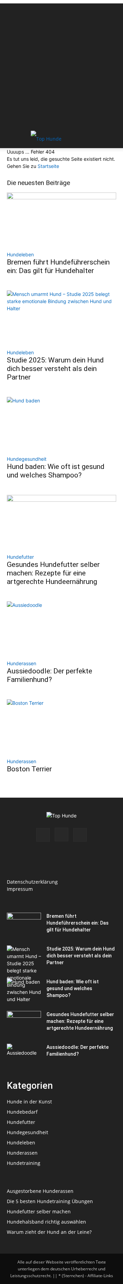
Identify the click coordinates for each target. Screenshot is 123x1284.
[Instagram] (61, 834)
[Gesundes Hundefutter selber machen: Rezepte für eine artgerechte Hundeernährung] (61, 522)
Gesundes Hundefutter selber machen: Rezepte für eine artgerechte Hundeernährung (53, 573)
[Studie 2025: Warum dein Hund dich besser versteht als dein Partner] (61, 317)
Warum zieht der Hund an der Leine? (49, 1232)
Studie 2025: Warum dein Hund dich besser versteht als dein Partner (55, 368)
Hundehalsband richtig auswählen (46, 1221)
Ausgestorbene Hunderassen (40, 1191)
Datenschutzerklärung (32, 882)
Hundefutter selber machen (39, 1211)
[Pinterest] (80, 835)
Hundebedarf (22, 1112)
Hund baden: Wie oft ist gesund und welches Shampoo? (56, 470)
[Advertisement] (61, 64)
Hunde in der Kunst (29, 1101)
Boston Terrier (29, 769)
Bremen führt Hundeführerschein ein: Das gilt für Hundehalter (58, 266)
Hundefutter (20, 557)
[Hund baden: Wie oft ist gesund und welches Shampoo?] (61, 424)
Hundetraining (23, 1163)
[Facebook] (43, 835)
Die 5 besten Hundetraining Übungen (50, 1201)
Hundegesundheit (26, 459)
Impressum (20, 889)
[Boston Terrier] (61, 726)
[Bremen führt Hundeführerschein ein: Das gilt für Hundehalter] (61, 219)
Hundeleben (20, 254)
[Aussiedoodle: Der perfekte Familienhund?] (61, 628)
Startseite (48, 166)
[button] (12, 139)
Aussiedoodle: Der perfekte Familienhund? (49, 675)
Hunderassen (21, 663)
